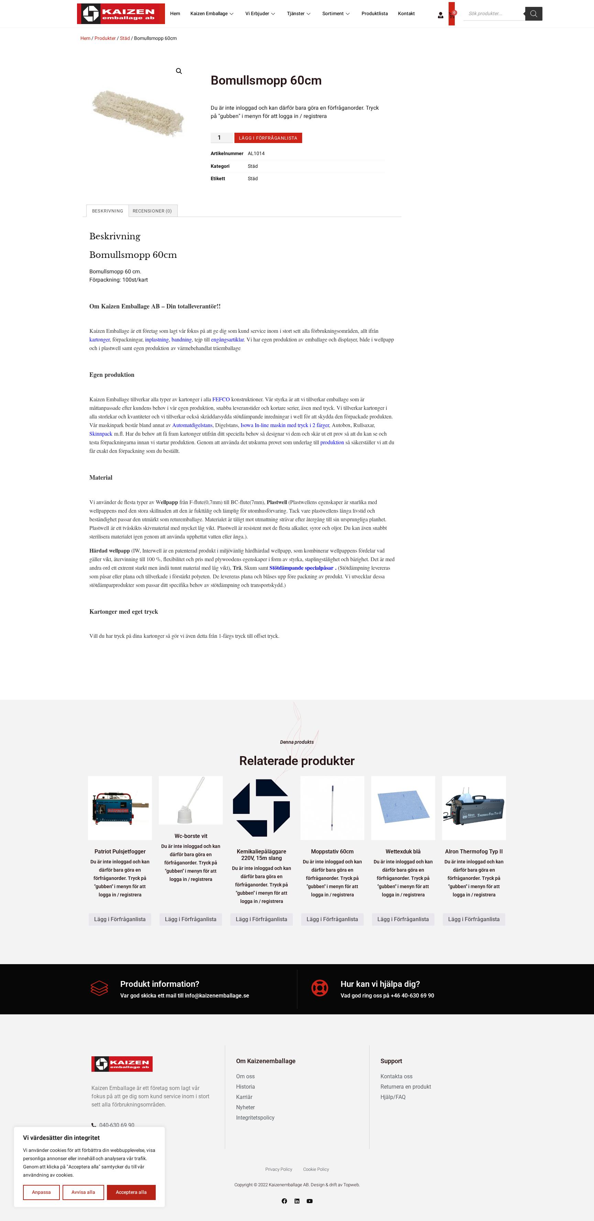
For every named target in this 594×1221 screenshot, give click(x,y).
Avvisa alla (83, 1192)
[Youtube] (309, 1201)
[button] (179, 71)
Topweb (351, 1184)
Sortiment (333, 13)
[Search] (533, 14)
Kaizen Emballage (209, 13)
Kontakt (406, 13)
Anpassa (41, 1192)
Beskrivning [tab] (107, 211)
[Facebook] (284, 1201)
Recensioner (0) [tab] (152, 211)
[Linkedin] (297, 1201)
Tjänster (296, 13)
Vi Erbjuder (257, 13)
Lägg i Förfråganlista (268, 138)
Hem (175, 13)
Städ (125, 38)
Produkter (105, 38)
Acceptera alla (131, 1192)
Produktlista (375, 13)
